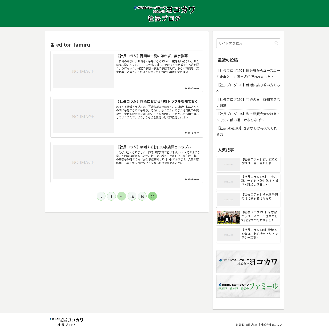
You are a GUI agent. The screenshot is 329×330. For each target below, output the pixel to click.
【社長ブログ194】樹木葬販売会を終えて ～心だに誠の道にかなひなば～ (248, 116)
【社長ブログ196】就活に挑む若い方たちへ (248, 87)
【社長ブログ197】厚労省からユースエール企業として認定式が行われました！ (248, 73)
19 (142, 196)
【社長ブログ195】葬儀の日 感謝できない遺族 (248, 102)
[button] (276, 43)
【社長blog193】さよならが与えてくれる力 (246, 130)
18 (132, 196)
